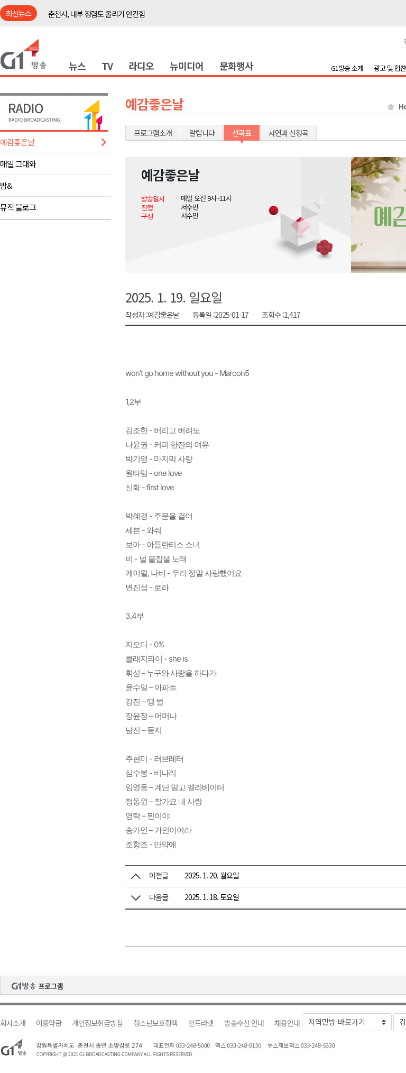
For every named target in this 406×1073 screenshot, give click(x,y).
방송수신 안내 (244, 1023)
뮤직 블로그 (18, 207)
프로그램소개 (153, 132)
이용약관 (48, 1023)
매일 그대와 (18, 163)
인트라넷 (201, 1023)
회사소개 (12, 1023)
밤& (6, 185)
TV (107, 65)
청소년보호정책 (155, 1023)
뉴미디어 (187, 65)
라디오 (141, 65)
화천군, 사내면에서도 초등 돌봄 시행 (99, 14)
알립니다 (202, 132)
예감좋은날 (17, 142)
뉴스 (77, 65)
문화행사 (236, 65)
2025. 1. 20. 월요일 (211, 875)
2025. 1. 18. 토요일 (211, 897)
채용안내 (287, 1023)
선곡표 (241, 132)
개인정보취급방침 (97, 1023)
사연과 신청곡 (288, 132)
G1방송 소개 (347, 68)
